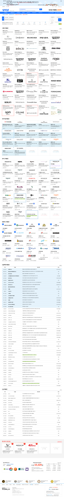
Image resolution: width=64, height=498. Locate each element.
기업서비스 (40, 12)
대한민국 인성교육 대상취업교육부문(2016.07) (57, 481)
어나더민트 (9, 359)
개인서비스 (34, 12)
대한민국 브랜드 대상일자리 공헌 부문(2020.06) (20, 481)
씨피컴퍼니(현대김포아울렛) (12, 324)
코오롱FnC (9, 372)
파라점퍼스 (9, 433)
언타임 (9, 413)
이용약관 (14, 484)
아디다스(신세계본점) (11, 350)
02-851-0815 (53, 489)
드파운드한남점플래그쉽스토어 (12, 381)
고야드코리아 (10, 365)
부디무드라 (9, 348)
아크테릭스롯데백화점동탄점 (12, 341)
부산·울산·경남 (11, 17)
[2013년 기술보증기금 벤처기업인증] (6, 469)
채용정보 (5, 12)
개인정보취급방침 (18, 484)
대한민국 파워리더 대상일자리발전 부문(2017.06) (32, 481)
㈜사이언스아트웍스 (11, 308)
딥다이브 (9, 376)
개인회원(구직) (52, 17)
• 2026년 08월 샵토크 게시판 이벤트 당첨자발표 (8, 22)
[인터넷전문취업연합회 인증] (15, 469)
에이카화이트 (10, 402)
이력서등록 (52, 12)
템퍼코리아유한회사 (11, 363)
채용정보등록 (58, 12)
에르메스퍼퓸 (10, 337)
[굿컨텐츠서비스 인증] (11, 469)
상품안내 (60, 28)
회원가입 (56, 6)
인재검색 (18, 12)
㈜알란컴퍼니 (10, 370)
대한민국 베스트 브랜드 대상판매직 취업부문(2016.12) (44, 481)
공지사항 (7, 6)
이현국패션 (9, 374)
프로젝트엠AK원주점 (11, 361)
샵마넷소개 (3, 484)
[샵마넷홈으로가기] (6, 487)
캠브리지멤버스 (10, 326)
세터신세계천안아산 (11, 435)
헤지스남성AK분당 (10, 415)
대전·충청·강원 (11, 19)
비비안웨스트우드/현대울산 (12, 409)
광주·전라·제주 (7, 19)
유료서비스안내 (60, 6)
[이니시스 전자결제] (26, 469)
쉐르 (8, 411)
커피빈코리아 (10, 422)
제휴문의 (10, 484)
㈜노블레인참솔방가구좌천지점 (12, 352)
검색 (41, 9)
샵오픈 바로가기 (60, 441)
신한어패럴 (9, 315)
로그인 (53, 6)
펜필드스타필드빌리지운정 (11, 398)
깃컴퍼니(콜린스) (10, 404)
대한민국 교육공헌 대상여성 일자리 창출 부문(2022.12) (8, 481)
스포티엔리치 (10, 339)
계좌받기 (31, 484)
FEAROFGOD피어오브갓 (11, 420)
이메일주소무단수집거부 (25, 484)
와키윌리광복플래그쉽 (11, 424)
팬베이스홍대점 (10, 400)
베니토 (9, 393)
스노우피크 (9, 426)
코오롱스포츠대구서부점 (11, 313)
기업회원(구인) (59, 17)
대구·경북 (6, 17)
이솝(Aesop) (9, 330)
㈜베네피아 (9, 385)
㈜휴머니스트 (10, 317)
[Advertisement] (31, 19)
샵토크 (23, 12)
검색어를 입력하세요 (23, 9)
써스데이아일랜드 (10, 383)
